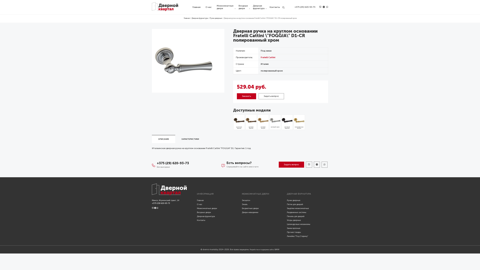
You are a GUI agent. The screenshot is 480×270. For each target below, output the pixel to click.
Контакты (275, 7)
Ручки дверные (293, 200)
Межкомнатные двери (225, 7)
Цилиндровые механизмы (298, 224)
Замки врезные (293, 228)
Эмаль (244, 204)
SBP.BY (276, 249)
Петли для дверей (295, 204)
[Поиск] (284, 5)
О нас (209, 7)
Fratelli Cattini (268, 57)
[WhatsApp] (327, 7)
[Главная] (167, 5)
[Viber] (320, 7)
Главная (196, 7)
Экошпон (246, 200)
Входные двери (243, 7)
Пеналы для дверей (295, 216)
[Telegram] (324, 7)
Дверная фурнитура (258, 7)
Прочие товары (294, 232)
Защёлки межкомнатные (298, 208)
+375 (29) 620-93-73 (304, 7)
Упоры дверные (294, 220)
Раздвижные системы (296, 212)
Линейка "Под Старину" (297, 236)
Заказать (246, 96)
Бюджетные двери (250, 208)
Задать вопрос (271, 96)
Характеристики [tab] (190, 139)
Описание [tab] (163, 139)
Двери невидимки (250, 212)
